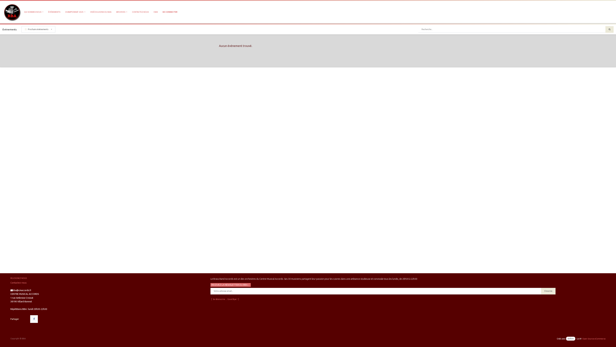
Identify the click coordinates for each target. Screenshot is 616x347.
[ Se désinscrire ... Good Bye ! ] (225, 299)
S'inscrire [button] (548, 291)
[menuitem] (54, 12)
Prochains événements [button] (38, 29)
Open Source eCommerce (594, 339)
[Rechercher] (609, 29)
